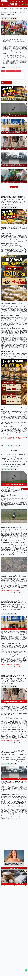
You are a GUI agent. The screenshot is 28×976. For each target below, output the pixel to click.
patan (3, 70)
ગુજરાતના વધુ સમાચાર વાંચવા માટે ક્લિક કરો (10, 590)
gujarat (6, 10)
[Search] (25, 1)
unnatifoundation (16, 70)
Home (2, 10)
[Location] (22, 1)
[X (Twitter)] (13, 18)
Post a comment (14, 187)
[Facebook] (11, 18)
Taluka (9, 8)
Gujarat (5, 8)
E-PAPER (5, 1)
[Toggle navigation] (2, 5)
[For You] (16, 1)
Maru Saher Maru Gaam (17, 8)
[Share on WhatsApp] (25, 970)
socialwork (8, 70)
